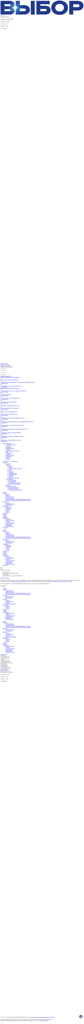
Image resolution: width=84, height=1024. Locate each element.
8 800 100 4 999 (4, 669)
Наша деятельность (10, 520)
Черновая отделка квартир (14, 484)
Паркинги (7, 377)
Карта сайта (32, 1017)
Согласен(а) (3, 586)
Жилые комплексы (7, 443)
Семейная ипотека (10, 498)
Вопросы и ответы (10, 526)
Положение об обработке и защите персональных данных (59, 581)
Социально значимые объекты (15, 489)
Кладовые (12, 377)
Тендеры (5, 514)
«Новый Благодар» (10, 448)
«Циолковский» (9, 453)
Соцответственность (10, 522)
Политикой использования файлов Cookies (20, 581)
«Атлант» (8, 459)
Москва (7, 461)
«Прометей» (8, 456)
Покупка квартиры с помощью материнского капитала (18, 499)
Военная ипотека (9, 496)
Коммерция (16, 377)
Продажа (8, 509)
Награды (8, 521)
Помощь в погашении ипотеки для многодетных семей (18, 500)
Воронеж (15, 461)
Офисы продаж (4, 654)
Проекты (5, 462)
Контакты (5, 527)
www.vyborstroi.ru (44, 1020)
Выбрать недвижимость (6, 365)
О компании (6, 518)
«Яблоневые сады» (10, 455)
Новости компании (10, 504)
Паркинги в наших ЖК (13, 478)
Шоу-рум (8, 485)
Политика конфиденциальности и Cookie (45, 1017)
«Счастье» (8, 454)
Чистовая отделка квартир (14, 482)
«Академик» (8, 447)
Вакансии (5, 517)
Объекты (3, 377)
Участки (8, 512)
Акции (4, 492)
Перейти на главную (5, 578)
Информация (9, 525)
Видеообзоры (9, 505)
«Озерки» (8, 457)
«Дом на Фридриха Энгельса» (12, 450)
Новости (5, 501)
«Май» (7, 452)
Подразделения (9, 524)
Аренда (7, 511)
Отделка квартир (9, 479)
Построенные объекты (11, 486)
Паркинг (5, 513)
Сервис (4, 515)
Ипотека (5, 493)
